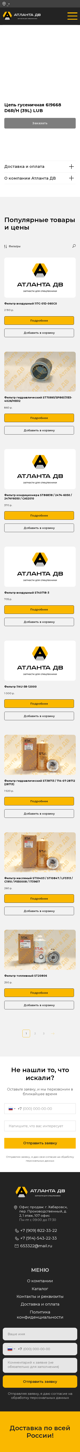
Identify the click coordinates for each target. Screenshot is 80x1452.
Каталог (40, 1288)
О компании (40, 1280)
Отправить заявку (40, 1381)
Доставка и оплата (40, 1304)
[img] (7, 16)
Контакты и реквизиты (40, 1296)
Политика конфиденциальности (40, 1315)
